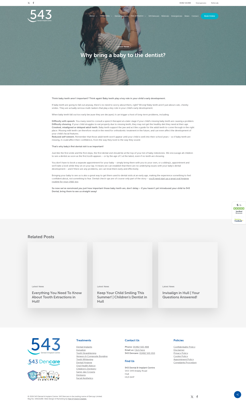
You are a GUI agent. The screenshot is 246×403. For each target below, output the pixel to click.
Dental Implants (84, 346)
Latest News (123, 46)
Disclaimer (179, 350)
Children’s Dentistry (86, 368)
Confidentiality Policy (184, 346)
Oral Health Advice (86, 365)
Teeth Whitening (84, 359)
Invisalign (81, 350)
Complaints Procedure (185, 362)
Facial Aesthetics (84, 378)
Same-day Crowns (85, 371)
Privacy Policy (181, 353)
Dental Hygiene (84, 362)
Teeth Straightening (86, 353)
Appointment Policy (184, 359)
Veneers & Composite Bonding (91, 356)
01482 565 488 (141, 346)
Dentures (81, 375)
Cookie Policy (181, 356)
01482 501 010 (147, 353)
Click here (140, 350)
